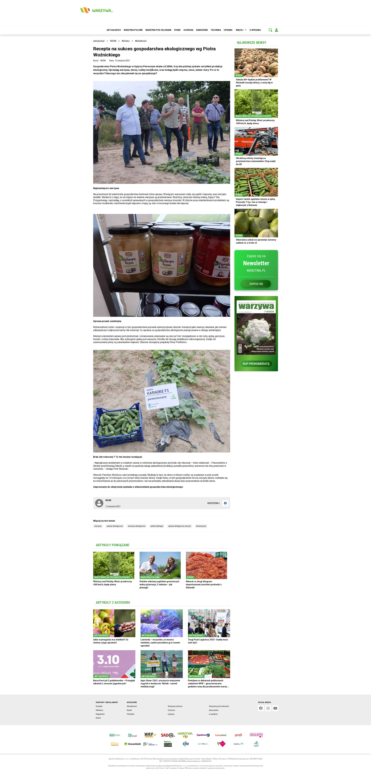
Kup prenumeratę (256, 363)
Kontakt (99, 706)
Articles (126, 41)
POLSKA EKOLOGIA (157, 526)
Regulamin (100, 714)
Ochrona (188, 30)
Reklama (99, 710)
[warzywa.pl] (96, 10)
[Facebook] (225, 503)
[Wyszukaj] (270, 30)
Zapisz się (256, 283)
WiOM (113, 41)
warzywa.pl (98, 41)
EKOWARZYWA (201, 526)
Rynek (177, 30)
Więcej (239, 30)
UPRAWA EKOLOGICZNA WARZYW (179, 526)
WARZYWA (97, 526)
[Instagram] (268, 708)
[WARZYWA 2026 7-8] (256, 327)
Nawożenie (202, 30)
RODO (98, 718)
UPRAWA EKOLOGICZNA (115, 526)
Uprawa (228, 30)
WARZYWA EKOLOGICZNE (136, 526)
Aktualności (114, 30)
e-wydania (255, 30)
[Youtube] (275, 708)
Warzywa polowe (133, 30)
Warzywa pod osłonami (158, 30)
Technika (216, 30)
